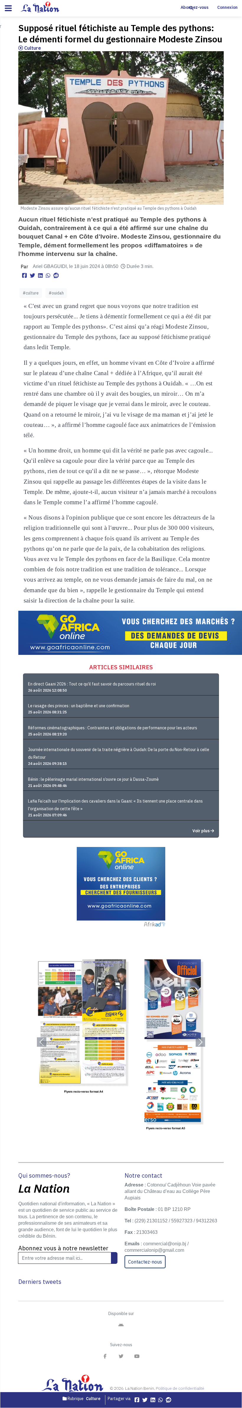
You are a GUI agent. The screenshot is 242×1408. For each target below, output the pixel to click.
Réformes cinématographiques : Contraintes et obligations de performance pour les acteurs (112, 727)
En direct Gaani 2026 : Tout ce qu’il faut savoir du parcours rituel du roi (92, 684)
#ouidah (56, 293)
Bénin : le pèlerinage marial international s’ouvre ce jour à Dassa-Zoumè (93, 779)
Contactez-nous (145, 1262)
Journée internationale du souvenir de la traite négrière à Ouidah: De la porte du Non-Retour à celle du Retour (118, 753)
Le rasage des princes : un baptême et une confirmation (78, 705)
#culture (31, 293)
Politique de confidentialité (180, 1388)
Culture (32, 48)
